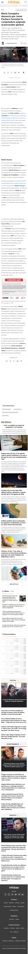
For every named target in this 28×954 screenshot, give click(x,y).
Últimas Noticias (14, 910)
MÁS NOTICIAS (14, 584)
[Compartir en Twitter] (11, 72)
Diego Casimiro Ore (12, 43)
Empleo (17, 919)
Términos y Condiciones (8, 940)
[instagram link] (12, 894)
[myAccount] (25, 2)
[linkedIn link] (22, 894)
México (14, 906)
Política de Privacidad (20, 940)
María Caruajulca (6, 409)
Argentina (11, 902)
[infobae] (14, 2)
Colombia (17, 902)
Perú (2, 10)
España (22, 902)
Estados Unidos (7, 906)
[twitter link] (9, 894)
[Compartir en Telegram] (18, 72)
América (6, 902)
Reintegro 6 (12, 6)
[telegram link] (19, 894)
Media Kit (16, 932)
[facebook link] (5, 894)
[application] (14, 55)
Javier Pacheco (17, 409)
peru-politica (5, 415)
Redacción (11, 919)
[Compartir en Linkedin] (15, 72)
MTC (17, 6)
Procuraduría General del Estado (10, 412)
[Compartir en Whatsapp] (4, 72)
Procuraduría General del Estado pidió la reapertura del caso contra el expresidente (13, 183)
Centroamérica (20, 906)
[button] (2, 2)
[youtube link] (15, 894)
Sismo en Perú (22, 6)
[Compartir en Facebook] (8, 72)
